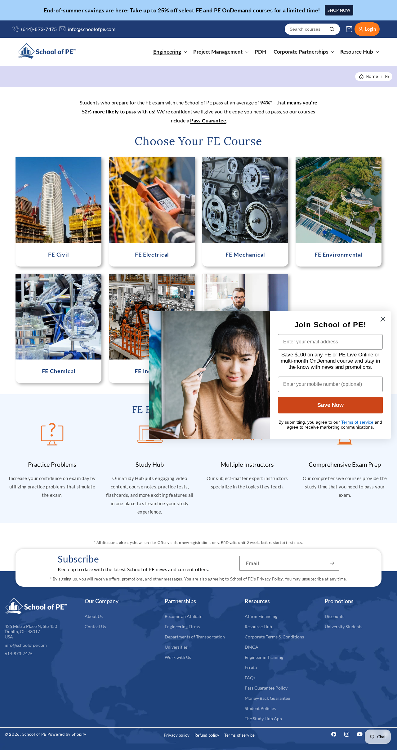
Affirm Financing (261, 616)
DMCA (251, 647)
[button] (169, 52)
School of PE (34, 734)
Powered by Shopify (67, 734)
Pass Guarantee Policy (266, 687)
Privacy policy (177, 735)
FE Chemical (58, 371)
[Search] (331, 29)
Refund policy (206, 735)
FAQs (250, 677)
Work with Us (178, 657)
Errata (251, 667)
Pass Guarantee (208, 120)
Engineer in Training (264, 657)
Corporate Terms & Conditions (274, 636)
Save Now (330, 405)
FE (387, 76)
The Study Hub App (263, 718)
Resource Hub (258, 626)
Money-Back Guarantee (267, 698)
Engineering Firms (182, 626)
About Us (94, 616)
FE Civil (58, 254)
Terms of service (239, 735)
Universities (176, 647)
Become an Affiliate (183, 616)
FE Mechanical (245, 254)
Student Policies (260, 708)
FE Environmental (338, 254)
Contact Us (95, 626)
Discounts (334, 616)
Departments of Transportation (195, 636)
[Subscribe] (332, 563)
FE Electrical (152, 254)
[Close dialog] (382, 319)
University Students (343, 626)
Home (372, 76)
